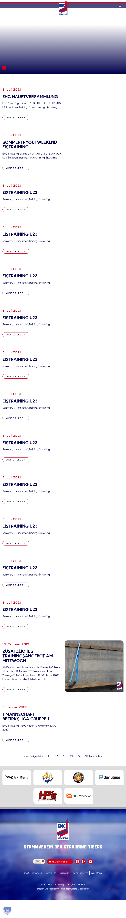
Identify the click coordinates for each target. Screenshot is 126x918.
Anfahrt (64, 873)
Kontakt (37, 873)
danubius (84, 888)
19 (56, 756)
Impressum (96, 873)
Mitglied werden (60, 862)
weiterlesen (16, 117)
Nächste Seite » (93, 756)
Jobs (26, 873)
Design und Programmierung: (51, 888)
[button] (7, 911)
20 (64, 756)
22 (79, 756)
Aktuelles (51, 873)
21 (71, 756)
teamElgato (71, 888)
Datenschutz (80, 873)
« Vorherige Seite (33, 756)
